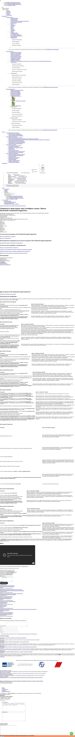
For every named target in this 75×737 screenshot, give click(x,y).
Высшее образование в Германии (6, 674)
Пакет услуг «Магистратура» (5, 238)
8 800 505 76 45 (13, 2)
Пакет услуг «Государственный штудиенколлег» (9, 247)
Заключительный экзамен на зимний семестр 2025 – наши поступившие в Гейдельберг (16, 651)
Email (1, 629)
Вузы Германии (6, 205)
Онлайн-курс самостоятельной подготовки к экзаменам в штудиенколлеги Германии (16, 249)
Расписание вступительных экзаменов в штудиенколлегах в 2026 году (13, 637)
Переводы (19, 677)
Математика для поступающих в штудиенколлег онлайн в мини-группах (13, 253)
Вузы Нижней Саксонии (14, 205)
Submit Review (4, 583)
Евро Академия (3, 606)
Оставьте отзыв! (25, 566)
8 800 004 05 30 (14, 4)
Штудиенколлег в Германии (5, 672)
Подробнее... (2, 640)
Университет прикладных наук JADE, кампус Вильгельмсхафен (12, 590)
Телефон (2, 631)
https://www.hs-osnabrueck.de (5, 264)
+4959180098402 (3, 262)
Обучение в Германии (4, 676)
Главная (1, 205)
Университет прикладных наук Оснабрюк (8, 294)
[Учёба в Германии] (0, 0)
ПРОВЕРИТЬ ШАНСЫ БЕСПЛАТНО (50, 87)
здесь (17, 299)
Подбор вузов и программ (25, 677)
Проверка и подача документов (36, 677)
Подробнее (2, 736)
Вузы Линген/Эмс (22, 205)
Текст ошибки (5, 702)
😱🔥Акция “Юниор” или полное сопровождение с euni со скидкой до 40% (14, 641)
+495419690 (2, 261)
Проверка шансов (3, 677)
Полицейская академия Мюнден (6, 614)
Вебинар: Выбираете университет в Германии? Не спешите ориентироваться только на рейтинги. (18, 646)
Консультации (14, 677)
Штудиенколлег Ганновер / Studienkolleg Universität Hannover (11, 242)
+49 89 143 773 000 (11, 5)
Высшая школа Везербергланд (5, 598)
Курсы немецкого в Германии (5, 670)
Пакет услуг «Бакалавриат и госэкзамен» (7, 236)
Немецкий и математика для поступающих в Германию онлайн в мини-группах (15, 251)
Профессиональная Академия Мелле (7, 586)
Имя (1, 627)
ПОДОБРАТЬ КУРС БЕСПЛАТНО (52, 49)
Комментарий (3, 625)
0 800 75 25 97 (14, 3)
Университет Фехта (3, 602)
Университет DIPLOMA (4, 610)
